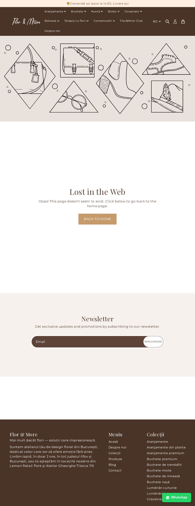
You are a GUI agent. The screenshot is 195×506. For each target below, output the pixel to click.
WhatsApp (179, 497)
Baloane (50, 20)
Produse (115, 459)
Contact (115, 470)
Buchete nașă (158, 482)
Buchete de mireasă (163, 476)
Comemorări (103, 20)
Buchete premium (162, 459)
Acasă (113, 441)
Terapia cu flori (75, 20)
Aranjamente (54, 11)
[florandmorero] (26, 21)
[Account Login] (175, 21)
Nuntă (95, 11)
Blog (112, 465)
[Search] (167, 21)
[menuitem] (157, 21)
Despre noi (52, 31)
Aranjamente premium (165, 453)
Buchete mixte (159, 470)
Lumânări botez (160, 493)
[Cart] (183, 21)
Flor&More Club (131, 20)
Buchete (77, 11)
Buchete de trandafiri (164, 465)
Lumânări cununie (162, 488)
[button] (97, 219)
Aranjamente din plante (166, 447)
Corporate (132, 11)
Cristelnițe (155, 499)
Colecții (115, 453)
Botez (112, 11)
